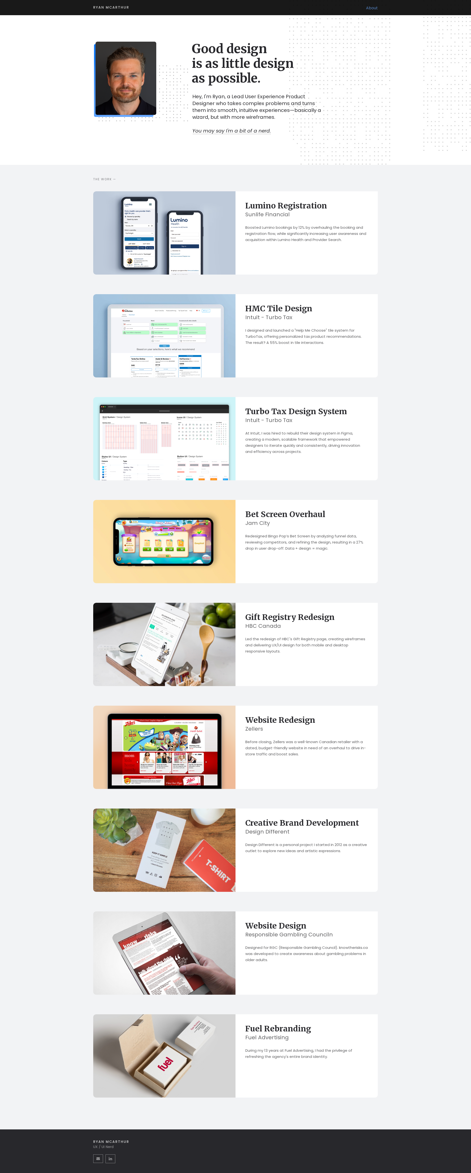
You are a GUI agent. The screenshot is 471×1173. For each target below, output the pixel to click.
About (372, 8)
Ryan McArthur (111, 7)
